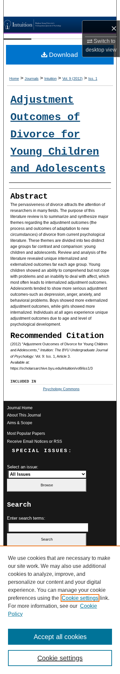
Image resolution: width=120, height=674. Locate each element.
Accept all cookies (60, 636)
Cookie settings (80, 598)
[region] (60, 610)
